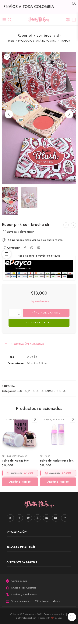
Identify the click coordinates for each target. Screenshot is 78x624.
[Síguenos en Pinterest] (28, 518)
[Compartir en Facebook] (24, 247)
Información (17, 532)
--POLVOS (47, 419)
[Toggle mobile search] (10, 19)
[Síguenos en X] (10, 518)
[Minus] (19, 315)
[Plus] (19, 311)
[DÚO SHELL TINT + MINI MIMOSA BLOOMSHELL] (73, 225)
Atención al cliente (22, 562)
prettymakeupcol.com (26, 618)
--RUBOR (65, 41)
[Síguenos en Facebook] (19, 518)
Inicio (11, 41)
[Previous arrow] (9, 114)
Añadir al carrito (46, 312)
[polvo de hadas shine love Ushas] (58, 434)
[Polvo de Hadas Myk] (20, 434)
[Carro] (74, 19)
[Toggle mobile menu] (4, 19)
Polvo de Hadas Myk (15, 461)
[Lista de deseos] (7, 57)
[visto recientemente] (72, 617)
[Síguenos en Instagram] (37, 518)
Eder (60, 618)
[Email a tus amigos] (38, 247)
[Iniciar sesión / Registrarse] (68, 19)
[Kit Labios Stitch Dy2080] (66, 225)
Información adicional (27, 344)
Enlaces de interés (21, 547)
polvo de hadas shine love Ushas (58, 461)
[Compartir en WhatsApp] (31, 247)
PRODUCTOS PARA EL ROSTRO (37, 41)
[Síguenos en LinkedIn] (46, 518)
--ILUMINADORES (13, 419)
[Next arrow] (69, 114)
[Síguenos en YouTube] (55, 518)
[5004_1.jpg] (39, 118)
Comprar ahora (39, 322)
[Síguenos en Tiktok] (64, 518)
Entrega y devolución (20, 232)
